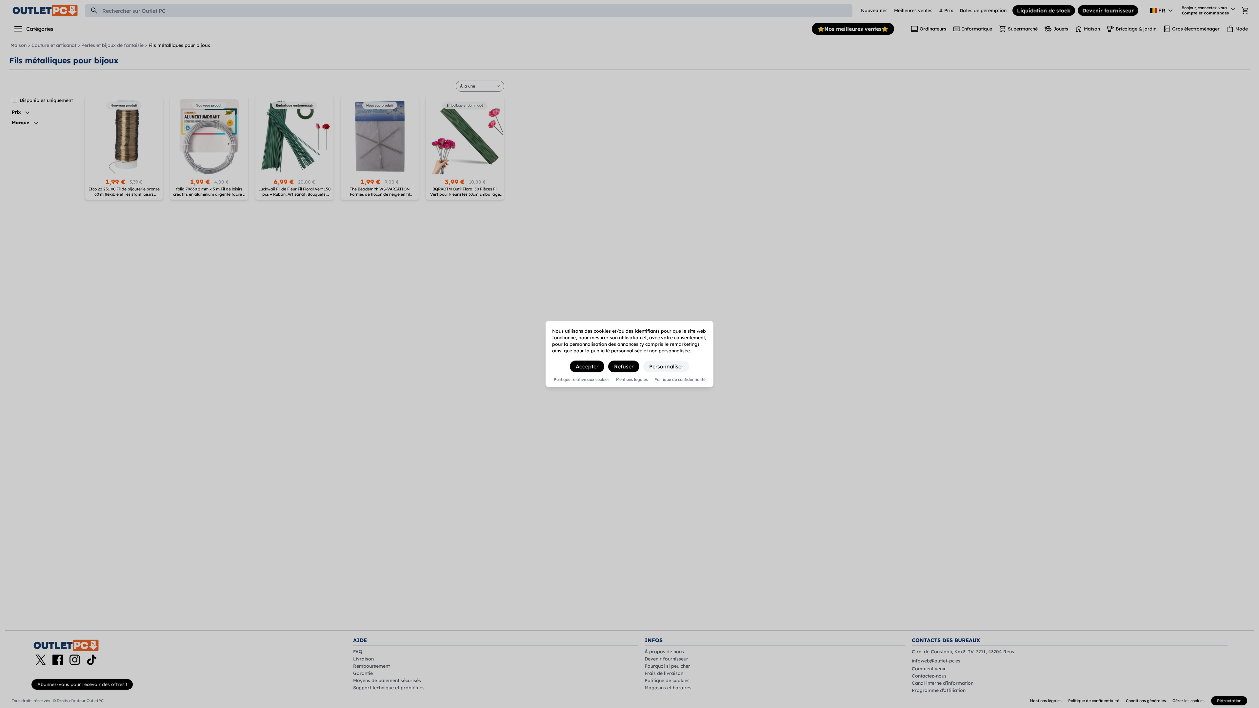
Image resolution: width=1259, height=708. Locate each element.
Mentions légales (632, 380)
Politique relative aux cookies (582, 380)
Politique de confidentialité (680, 380)
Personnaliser (666, 366)
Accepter (587, 366)
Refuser (623, 366)
